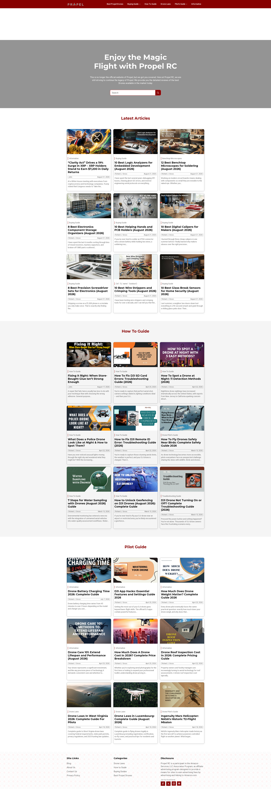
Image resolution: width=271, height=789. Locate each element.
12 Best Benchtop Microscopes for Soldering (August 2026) (179, 166)
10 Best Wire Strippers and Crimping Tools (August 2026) (135, 289)
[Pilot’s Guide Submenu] (187, 4)
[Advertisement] (135, 24)
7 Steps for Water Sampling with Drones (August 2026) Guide (87, 503)
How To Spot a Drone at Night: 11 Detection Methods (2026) (181, 379)
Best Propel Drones (115, 4)
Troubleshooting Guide (171, 496)
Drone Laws (166, 4)
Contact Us (72, 771)
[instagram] (174, 783)
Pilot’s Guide (180, 4)
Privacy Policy (73, 775)
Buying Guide (132, 4)
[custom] (179, 783)
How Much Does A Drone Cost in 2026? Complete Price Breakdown (135, 655)
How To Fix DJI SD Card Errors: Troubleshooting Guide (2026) (131, 379)
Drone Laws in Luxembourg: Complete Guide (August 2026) (134, 719)
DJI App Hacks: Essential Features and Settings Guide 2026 (134, 594)
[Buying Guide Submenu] (140, 4)
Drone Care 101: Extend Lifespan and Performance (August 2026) (87, 655)
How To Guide (150, 4)
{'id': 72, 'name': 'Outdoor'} (126, 284)
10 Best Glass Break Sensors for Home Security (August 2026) (180, 291)
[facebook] (163, 783)
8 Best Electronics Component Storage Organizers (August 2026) (86, 230)
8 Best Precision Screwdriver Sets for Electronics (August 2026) (88, 291)
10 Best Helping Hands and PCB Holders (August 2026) (133, 228)
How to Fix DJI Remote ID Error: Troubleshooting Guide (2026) (135, 442)
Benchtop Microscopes (172, 158)
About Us (71, 767)
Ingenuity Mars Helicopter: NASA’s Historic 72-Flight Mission (180, 719)
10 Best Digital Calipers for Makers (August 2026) (179, 228)
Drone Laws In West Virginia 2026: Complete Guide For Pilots (88, 719)
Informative (196, 4)
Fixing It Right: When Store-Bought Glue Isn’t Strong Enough (87, 379)
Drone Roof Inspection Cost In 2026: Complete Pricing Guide (180, 655)
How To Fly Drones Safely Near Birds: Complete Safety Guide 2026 (181, 442)
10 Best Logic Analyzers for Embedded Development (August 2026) (133, 166)
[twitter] (168, 783)
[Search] (158, 93)
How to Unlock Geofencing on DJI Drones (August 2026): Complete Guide (135, 503)
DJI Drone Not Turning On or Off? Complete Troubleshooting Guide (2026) (181, 505)
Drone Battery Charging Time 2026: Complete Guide (89, 593)
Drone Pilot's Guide (170, 435)
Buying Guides (120, 771)
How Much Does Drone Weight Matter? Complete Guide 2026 (179, 594)
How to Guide (120, 767)
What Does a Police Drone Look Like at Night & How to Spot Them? (87, 442)
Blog (69, 763)
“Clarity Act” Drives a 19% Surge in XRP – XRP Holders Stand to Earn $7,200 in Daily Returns (88, 167)
